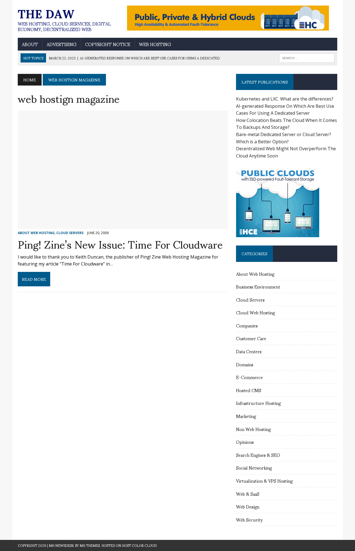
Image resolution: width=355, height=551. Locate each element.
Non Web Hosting (253, 428)
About (30, 44)
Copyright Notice (107, 44)
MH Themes (90, 545)
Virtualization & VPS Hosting (264, 480)
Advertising (62, 44)
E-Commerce (249, 377)
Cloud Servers (250, 299)
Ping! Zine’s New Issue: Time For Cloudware (120, 243)
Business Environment (258, 286)
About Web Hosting (255, 273)
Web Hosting (155, 44)
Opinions (245, 441)
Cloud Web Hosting (255, 312)
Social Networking (254, 467)
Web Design (247, 506)
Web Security (249, 519)
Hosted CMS (248, 390)
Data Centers (249, 351)
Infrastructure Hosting (258, 402)
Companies (247, 325)
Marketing (246, 415)
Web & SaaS (247, 493)
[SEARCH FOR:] (306, 57)
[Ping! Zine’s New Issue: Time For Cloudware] (123, 225)
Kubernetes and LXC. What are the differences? (284, 99)
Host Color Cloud (139, 545)
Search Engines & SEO (258, 454)
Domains (244, 364)
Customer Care (251, 338)
